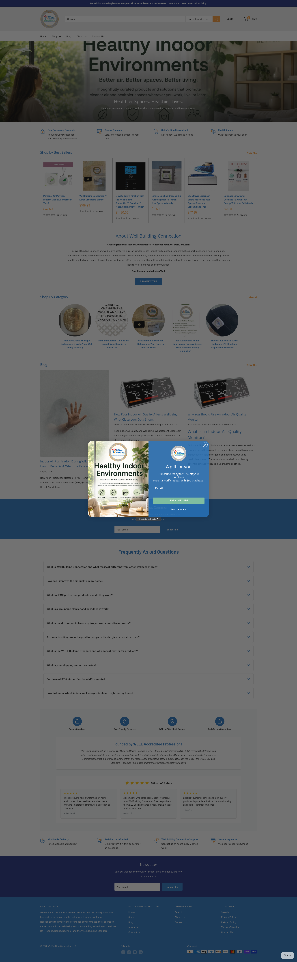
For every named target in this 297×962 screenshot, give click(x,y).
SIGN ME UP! (178, 500)
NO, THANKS (178, 510)
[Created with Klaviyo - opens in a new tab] (148, 519)
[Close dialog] (205, 445)
